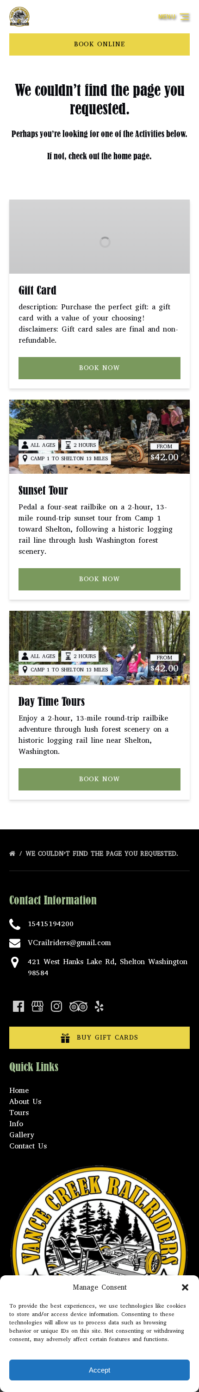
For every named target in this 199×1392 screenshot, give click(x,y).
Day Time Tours (52, 701)
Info (16, 1124)
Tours (19, 1112)
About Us (25, 1101)
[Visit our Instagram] (56, 1006)
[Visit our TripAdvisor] (78, 1006)
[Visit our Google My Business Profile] (37, 1006)
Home (19, 1090)
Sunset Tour (43, 490)
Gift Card (37, 290)
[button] (185, 1287)
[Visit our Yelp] (99, 1006)
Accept (99, 1370)
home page (131, 156)
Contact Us (28, 1146)
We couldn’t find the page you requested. (103, 854)
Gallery (21, 1135)
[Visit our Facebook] (18, 1006)
